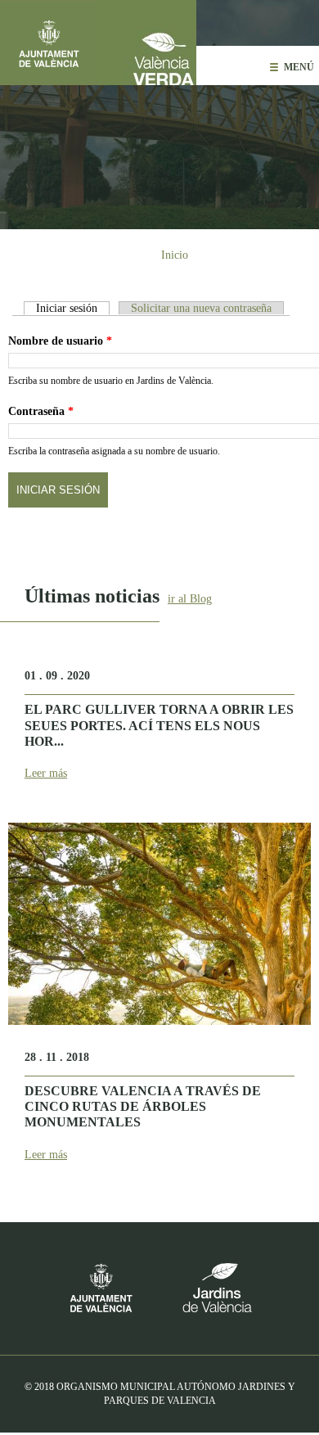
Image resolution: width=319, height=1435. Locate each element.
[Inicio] (147, 42)
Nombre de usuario (60, 341)
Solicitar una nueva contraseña (201, 308)
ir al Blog (190, 599)
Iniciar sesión (73, 308)
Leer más (46, 773)
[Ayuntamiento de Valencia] (49, 42)
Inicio (174, 255)
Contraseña (41, 411)
